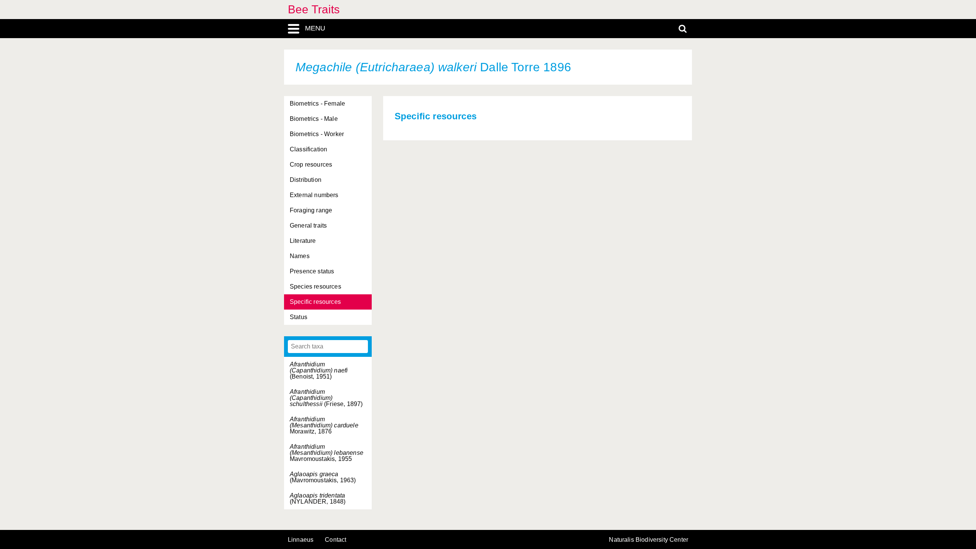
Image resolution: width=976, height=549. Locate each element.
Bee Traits (314, 9)
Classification (308, 149)
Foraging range (311, 210)
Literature (303, 241)
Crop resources (311, 164)
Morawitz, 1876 (324, 425)
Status (298, 317)
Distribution (305, 180)
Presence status (312, 271)
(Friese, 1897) (326, 397)
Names (300, 256)
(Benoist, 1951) (319, 370)
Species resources (315, 286)
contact (335, 539)
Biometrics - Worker (317, 134)
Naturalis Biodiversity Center (648, 540)
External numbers (314, 195)
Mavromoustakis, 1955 (326, 452)
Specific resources (315, 302)
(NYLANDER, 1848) (318, 498)
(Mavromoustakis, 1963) (323, 477)
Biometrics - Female (317, 103)
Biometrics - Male (314, 119)
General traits (308, 225)
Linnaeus (300, 540)
